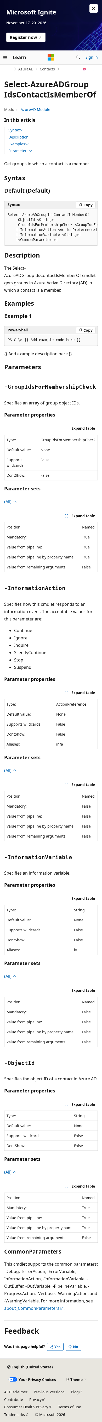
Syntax (14, 130)
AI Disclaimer (15, 1391)
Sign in (92, 57)
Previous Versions (49, 1391)
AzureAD (25, 68)
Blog (75, 1391)
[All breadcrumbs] (8, 69)
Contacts (47, 68)
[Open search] (78, 57)
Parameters (18, 150)
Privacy (35, 1399)
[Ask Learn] (84, 69)
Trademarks (14, 1414)
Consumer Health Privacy (26, 1406)
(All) (8, 502)
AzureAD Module (35, 109)
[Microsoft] (51, 57)
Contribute (13, 1399)
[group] (51, 227)
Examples (16, 144)
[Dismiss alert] (93, 8)
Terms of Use (69, 1406)
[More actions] (93, 69)
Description (18, 137)
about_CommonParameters (31, 1308)
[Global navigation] (5, 57)
